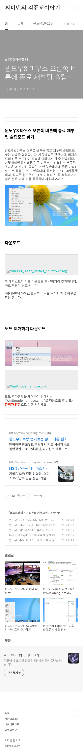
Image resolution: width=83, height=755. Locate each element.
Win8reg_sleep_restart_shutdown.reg (38, 270)
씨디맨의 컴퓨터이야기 (32, 8)
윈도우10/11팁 (43, 23)
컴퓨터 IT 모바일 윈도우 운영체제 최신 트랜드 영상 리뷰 (33, 662)
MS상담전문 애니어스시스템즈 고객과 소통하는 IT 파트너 (29, 468)
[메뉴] (75, 8)
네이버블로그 (12, 730)
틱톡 (7, 713)
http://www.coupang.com (27, 433)
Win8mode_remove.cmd (28, 386)
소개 (21, 23)
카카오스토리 (12, 719)
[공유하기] (18, 496)
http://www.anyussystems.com (30, 462)
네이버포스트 (12, 724)
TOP (75, 713)
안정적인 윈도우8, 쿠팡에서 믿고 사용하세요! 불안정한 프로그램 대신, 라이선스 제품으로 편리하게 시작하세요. (40, 446)
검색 (66, 8)
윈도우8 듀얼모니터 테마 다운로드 (29, 520)
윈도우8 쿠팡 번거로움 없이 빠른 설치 (38, 438)
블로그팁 (69, 23)
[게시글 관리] (23, 496)
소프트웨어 (16, 513)
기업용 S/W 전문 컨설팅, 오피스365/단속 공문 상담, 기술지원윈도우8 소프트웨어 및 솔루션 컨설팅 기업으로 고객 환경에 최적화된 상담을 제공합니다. (29, 475)
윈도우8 (31, 513)
